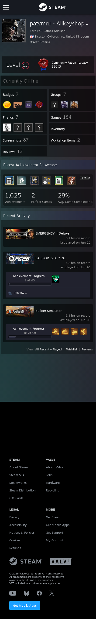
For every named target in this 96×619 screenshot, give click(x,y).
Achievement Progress (29, 276)
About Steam (18, 467)
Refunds (15, 548)
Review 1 (20, 292)
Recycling (52, 490)
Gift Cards (16, 498)
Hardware (53, 482)
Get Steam (53, 517)
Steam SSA (16, 475)
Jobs (49, 475)
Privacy (14, 517)
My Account (54, 540)
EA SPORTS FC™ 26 (50, 258)
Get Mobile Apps (25, 605)
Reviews (87, 349)
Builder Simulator (48, 311)
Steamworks (18, 482)
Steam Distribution (22, 490)
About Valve (54, 467)
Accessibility (18, 525)
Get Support (54, 532)
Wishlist (71, 349)
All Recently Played (48, 349)
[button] (17, 64)
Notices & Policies (21, 532)
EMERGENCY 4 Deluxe (52, 233)
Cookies (14, 540)
